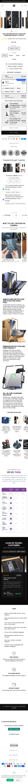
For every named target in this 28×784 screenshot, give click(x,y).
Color (14, 52)
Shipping (14, 146)
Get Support (13, 755)
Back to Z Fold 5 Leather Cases (15, 707)
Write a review (14, 729)
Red (24, 55)
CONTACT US (13, 759)
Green (18, 55)
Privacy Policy (19, 777)
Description (14, 143)
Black (4, 55)
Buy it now (14, 132)
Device (14, 45)
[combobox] (13, 192)
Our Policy (14, 750)
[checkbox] (14, 106)
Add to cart (14, 181)
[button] (14, 76)
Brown (11, 55)
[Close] (26, 771)
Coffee (14, 59)
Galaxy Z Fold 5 (13, 48)
